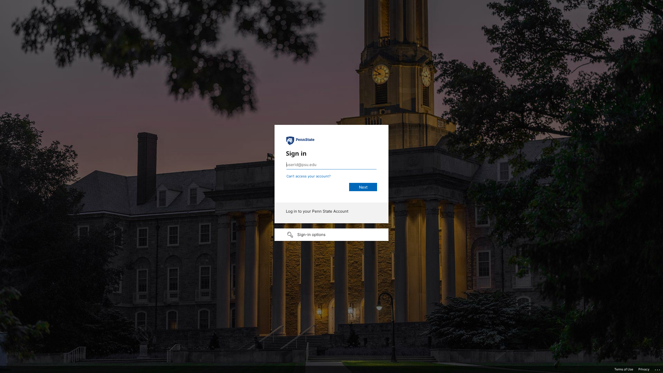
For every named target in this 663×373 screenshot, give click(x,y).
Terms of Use (623, 369)
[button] (331, 234)
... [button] (658, 368)
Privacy (644, 369)
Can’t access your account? (308, 176)
